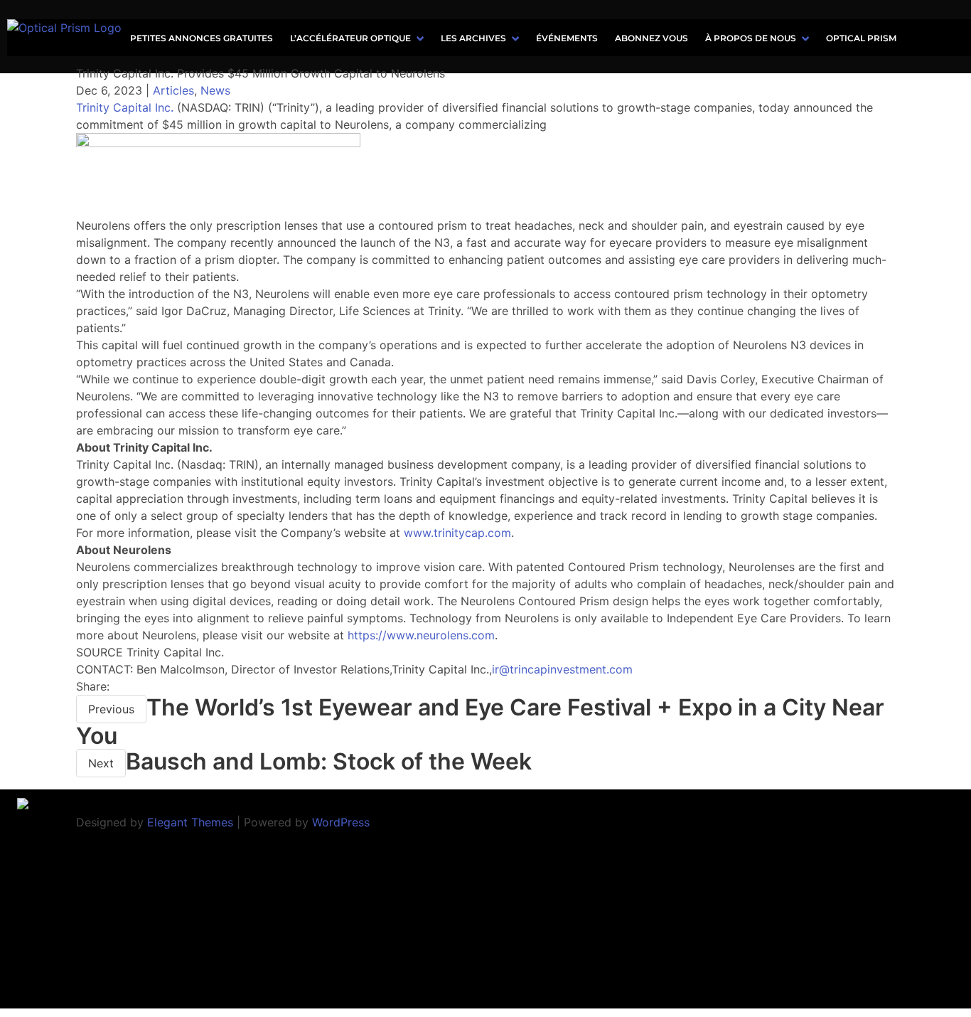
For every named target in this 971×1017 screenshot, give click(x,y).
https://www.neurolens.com (421, 635)
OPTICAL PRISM (861, 38)
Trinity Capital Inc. (124, 107)
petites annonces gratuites (201, 38)
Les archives (473, 38)
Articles (173, 90)
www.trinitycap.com (457, 533)
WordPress (341, 822)
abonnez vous (651, 38)
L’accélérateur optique (350, 38)
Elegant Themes (190, 822)
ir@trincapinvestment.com (562, 669)
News (215, 90)
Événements (567, 38)
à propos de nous (750, 38)
